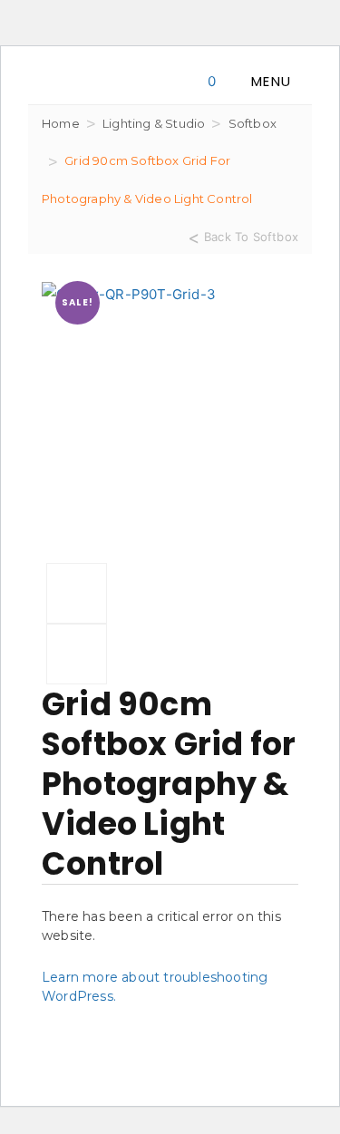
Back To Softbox (251, 235)
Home (61, 123)
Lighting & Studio (153, 123)
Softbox (252, 123)
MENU (271, 81)
